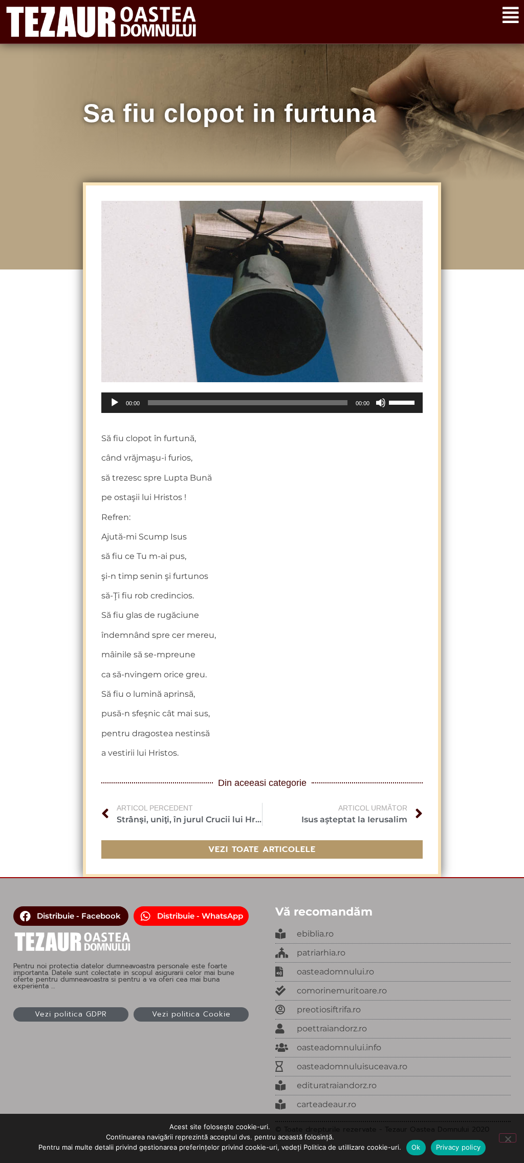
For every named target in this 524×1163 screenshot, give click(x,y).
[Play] (115, 403)
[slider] (403, 401)
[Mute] (381, 403)
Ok (416, 1147)
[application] (262, 402)
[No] (507, 1138)
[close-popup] (393, 972)
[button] (70, 916)
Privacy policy (458, 1147)
